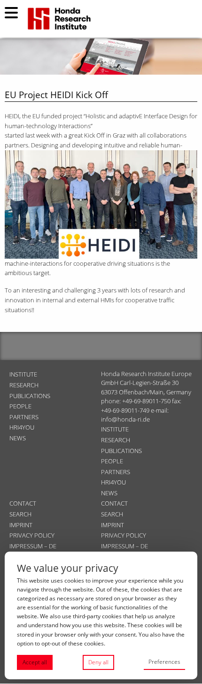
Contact (22, 503)
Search (20, 514)
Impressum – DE (32, 546)
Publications (29, 396)
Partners (24, 417)
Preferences (164, 662)
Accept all (35, 662)
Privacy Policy (31, 535)
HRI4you (21, 427)
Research (24, 385)
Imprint (20, 525)
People (20, 406)
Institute (23, 374)
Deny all (98, 662)
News (17, 438)
